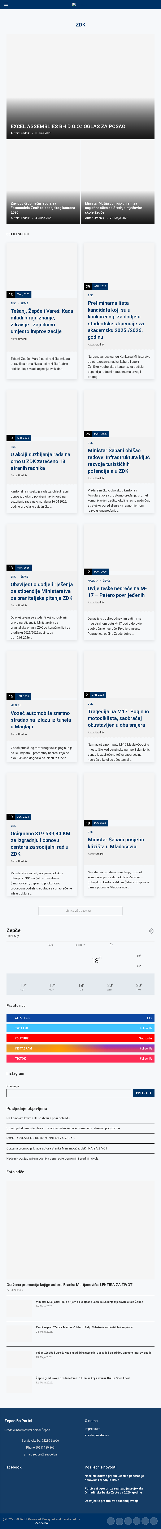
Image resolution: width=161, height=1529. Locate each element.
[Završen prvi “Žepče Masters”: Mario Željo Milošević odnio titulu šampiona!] (19, 1333)
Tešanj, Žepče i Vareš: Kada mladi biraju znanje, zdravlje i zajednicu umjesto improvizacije (94, 1352)
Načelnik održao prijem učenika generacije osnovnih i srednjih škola (52, 1158)
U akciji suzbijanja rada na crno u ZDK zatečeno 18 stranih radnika (40, 461)
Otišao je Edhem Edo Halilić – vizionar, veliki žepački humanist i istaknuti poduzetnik (63, 1128)
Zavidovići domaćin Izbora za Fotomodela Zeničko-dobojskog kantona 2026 (43, 207)
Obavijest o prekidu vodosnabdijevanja (112, 1501)
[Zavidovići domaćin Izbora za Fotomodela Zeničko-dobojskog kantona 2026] (43, 182)
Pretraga (12, 1086)
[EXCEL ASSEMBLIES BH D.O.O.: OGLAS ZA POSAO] (80, 86)
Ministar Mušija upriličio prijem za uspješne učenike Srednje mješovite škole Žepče (113, 207)
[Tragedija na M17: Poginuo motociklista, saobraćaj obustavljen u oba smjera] (119, 674)
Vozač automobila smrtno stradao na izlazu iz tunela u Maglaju (41, 720)
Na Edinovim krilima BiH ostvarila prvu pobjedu (38, 1118)
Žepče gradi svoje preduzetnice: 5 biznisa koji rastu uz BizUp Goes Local (83, 1378)
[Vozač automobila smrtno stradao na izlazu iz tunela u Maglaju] (41, 674)
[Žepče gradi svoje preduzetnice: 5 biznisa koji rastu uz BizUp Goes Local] (19, 1384)
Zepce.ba (41, 1523)
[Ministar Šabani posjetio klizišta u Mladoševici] (119, 796)
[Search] (154, 4)
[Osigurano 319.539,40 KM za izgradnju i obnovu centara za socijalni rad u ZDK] (41, 796)
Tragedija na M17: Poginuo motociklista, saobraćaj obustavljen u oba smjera (118, 718)
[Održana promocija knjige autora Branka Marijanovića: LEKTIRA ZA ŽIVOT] (80, 1230)
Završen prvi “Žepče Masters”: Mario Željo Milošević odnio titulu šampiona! (84, 1327)
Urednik (24, 133)
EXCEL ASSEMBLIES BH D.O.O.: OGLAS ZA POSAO (68, 126)
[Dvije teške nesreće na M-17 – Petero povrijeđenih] (119, 547)
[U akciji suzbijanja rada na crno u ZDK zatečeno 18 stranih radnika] (41, 413)
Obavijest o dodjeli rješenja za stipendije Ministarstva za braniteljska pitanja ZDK (42, 591)
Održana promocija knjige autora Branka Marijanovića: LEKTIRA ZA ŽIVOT (56, 1148)
